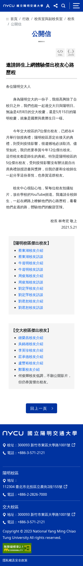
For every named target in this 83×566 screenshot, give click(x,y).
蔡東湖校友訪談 (30, 256)
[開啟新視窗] (60, 52)
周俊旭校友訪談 (30, 282)
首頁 (13, 18)
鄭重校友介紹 (29, 369)
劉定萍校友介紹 (30, 288)
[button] (47, 5)
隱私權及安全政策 (15, 560)
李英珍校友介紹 (30, 350)
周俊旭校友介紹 (30, 275)
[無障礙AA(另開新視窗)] (17, 547)
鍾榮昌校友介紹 (30, 337)
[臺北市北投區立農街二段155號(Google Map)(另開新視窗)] (65, 487)
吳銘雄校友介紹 (30, 343)
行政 (25, 18)
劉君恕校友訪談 (30, 307)
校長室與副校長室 (48, 18)
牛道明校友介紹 (30, 263)
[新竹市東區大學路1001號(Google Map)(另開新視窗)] (73, 445)
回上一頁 (38, 408)
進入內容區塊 (10, 2)
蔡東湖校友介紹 (30, 250)
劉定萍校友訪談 (30, 294)
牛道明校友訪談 (30, 269)
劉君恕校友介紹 (30, 301)
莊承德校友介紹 (30, 356)
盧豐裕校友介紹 (30, 363)
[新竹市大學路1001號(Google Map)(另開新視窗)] (73, 514)
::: (7, 18)
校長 (71, 18)
